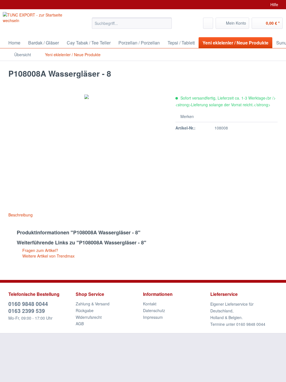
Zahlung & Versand (92, 303)
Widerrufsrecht (89, 317)
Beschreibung (20, 215)
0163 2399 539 (26, 311)
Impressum (153, 317)
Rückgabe (85, 310)
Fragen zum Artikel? (39, 250)
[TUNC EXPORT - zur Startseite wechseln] (37, 22)
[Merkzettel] (208, 23)
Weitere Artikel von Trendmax (48, 256)
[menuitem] (132, 26)
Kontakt (149, 303)
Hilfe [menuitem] (274, 4)
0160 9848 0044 (28, 304)
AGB (80, 323)
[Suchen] (166, 23)
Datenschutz (154, 310)
